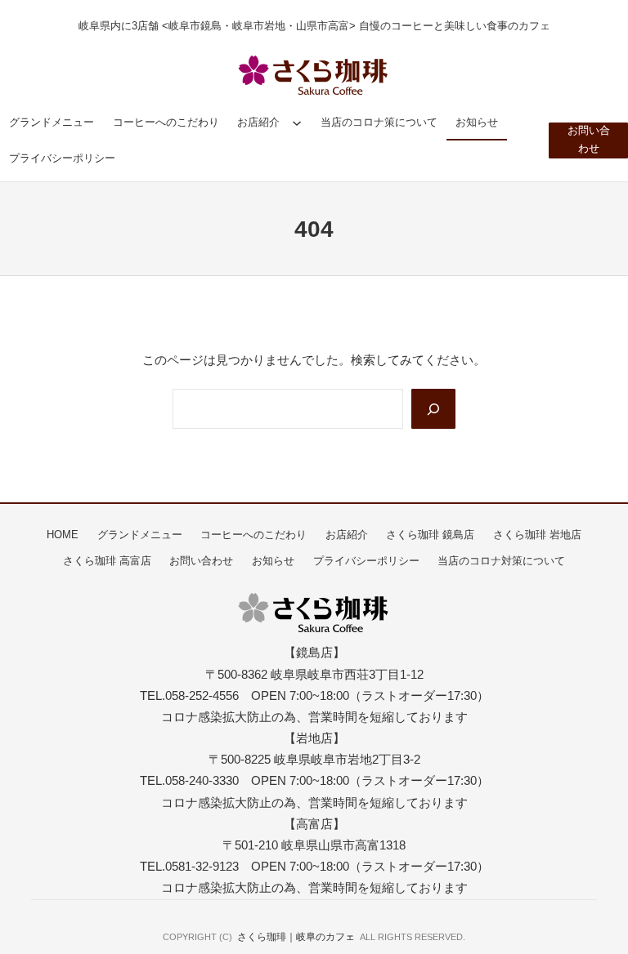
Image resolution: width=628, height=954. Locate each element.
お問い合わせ (588, 139)
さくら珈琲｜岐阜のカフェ (296, 937)
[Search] (433, 409)
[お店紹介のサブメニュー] (297, 122)
